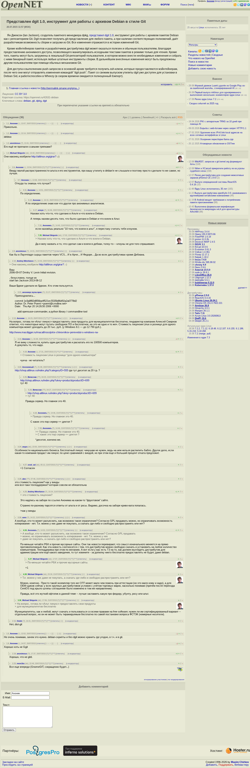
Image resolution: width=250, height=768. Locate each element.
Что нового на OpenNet (201, 58)
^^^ (49, 167)
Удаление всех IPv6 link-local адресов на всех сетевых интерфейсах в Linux (216, 133)
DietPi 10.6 (200, 318)
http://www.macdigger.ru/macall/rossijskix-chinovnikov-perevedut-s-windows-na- (53, 332)
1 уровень (134, 117)
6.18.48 (212, 328)
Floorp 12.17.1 (202, 254)
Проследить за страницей (17, 764)
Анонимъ (47, 225)
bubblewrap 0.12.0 (204, 282)
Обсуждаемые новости (217, 154)
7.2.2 (197, 328)
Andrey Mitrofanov (25, 261)
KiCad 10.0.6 (201, 247)
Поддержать (226, 764)
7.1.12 (204, 328)
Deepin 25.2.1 (202, 321)
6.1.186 (239, 328)
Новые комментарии (200, 65)
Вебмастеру (242, 764)
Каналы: (193, 51)
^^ (46, 167)
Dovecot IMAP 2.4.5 (205, 242)
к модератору (67, 123)
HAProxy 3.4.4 (202, 231)
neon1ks (20, 663)
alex (24, 479)
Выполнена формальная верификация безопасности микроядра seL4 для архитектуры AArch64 (214, 209)
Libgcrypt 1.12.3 (203, 277)
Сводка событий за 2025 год (203, 103)
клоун (41, 210)
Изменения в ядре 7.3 (198, 337)
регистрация (226, 1)
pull (208, 333)
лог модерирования (176, 679)
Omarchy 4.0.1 (202, 308)
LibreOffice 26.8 (203, 275)
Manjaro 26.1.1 (202, 310)
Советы (217, 114)
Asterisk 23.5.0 (202, 270)
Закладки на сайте (13, 762)
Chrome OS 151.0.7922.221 (208, 303)
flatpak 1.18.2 (201, 257)
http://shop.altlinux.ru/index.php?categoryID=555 (41, 370)
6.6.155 (231, 328)
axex (24, 517)
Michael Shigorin (17, 153)
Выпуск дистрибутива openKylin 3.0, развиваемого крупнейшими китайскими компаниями (218, 194)
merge (202, 333)
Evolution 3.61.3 (203, 249)
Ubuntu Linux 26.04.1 (206, 300)
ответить (41, 123)
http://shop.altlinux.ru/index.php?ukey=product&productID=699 (54, 380)
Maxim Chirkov (240, 762)
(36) (21, 117)
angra (24, 447)
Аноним (14, 123)
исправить (166, 84)
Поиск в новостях (198, 61)
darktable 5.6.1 (202, 280)
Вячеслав (32, 377)
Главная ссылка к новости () (44, 88)
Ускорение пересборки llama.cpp (216, 139)
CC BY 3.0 (21, 94)
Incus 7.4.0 (200, 259)
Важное (217, 79)
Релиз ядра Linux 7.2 (205, 99)
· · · (55, 123)
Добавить (211, 764)
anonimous (15, 143)
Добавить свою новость (202, 68)
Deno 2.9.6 (200, 267)
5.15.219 (191, 331)
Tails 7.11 (200, 313)
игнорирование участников (155, 679)
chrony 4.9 (200, 264)
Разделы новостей (199, 55)
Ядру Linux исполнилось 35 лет (211, 188)
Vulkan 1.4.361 (202, 252)
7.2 (196, 333)
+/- (157, 117)
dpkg (38, 100)
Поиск (183, 4)
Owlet (19, 621)
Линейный (148, 117)
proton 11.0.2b (202, 239)
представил (96, 35)
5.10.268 (201, 331)
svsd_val (32, 465)
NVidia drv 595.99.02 (205, 262)
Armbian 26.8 (202, 305)
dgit (45, 100)
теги (191, 4)
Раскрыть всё (168, 117)
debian (27, 100)
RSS (180, 117)
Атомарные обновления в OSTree (217, 143)
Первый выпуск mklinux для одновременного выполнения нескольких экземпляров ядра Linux (215, 93)
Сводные (217, 55)
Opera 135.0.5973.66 (205, 234)
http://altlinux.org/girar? (43, 156)
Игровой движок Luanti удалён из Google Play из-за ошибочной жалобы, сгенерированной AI (217, 86)
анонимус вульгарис (32, 292)
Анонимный (28, 367)
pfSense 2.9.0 (202, 295)
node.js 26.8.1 (202, 272)
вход (217, 1)
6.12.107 (221, 328)
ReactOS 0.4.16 (203, 298)
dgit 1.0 (109, 35)
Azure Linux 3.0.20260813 (208, 315)
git (33, 100)
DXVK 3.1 (200, 244)
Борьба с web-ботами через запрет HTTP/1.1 (223, 128)
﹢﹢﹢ (49, 123)
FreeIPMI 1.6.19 (203, 236)
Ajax (125, 117)
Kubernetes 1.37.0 (204, 285)
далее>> (242, 287)
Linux (201, 27)
